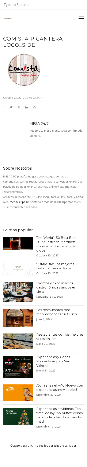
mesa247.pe (18, 202)
